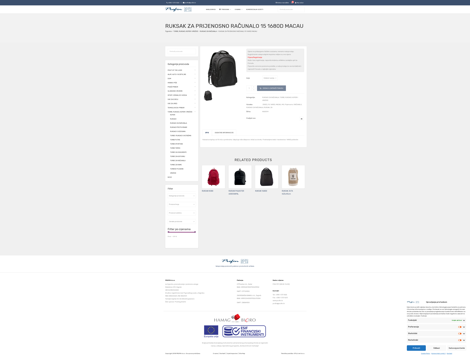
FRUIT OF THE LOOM (175, 70)
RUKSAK (267, 107)
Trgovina (168, 31)
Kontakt (449, 353)
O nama (215, 353)
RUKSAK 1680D (261, 191)
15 (269, 104)
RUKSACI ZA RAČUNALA (208, 31)
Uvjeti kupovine (232, 353)
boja (248, 78)
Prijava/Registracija (255, 57)
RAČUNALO (298, 104)
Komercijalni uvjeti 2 (438, 353)
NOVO (170, 177)
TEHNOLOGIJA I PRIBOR (176, 108)
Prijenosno (289, 104)
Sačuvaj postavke (457, 348)
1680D (272, 104)
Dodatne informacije (224, 133)
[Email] (302, 119)
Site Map (242, 353)
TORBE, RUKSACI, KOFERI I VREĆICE (185, 31)
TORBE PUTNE (175, 140)
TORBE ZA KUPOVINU (177, 156)
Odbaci (436, 348)
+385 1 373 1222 (173, 3)
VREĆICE (173, 173)
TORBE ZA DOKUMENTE (178, 152)
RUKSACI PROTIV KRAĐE (178, 127)
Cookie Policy (425, 353)
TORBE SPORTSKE (176, 144)
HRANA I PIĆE (172, 83)
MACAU (278, 104)
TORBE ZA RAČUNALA (177, 160)
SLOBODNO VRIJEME (175, 91)
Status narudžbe (283, 3)
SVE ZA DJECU (173, 99)
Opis (207, 133)
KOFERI (172, 115)
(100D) (265, 104)
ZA (271, 107)
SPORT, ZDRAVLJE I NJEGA (177, 95)
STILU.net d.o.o (299, 353)
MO (283, 104)
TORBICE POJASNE (176, 169)
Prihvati (416, 348)
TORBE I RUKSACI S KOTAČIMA (180, 135)
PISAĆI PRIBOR (173, 87)
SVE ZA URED (172, 103)
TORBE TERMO (175, 148)
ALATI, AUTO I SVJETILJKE (177, 74)
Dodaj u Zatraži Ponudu (271, 87)
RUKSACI (173, 119)
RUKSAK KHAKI (207, 191)
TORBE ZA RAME (176, 165)
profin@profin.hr (190, 3)
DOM (169, 78)
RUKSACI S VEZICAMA (177, 131)
